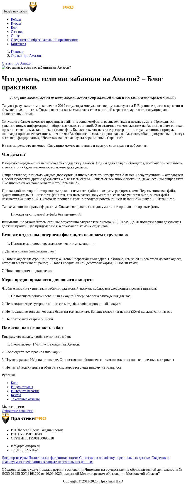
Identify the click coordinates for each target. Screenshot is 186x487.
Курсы (16, 23)
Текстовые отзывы (25, 399)
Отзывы (17, 32)
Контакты (18, 44)
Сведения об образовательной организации (44, 40)
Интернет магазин (25, 391)
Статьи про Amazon (17, 63)
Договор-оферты (15, 458)
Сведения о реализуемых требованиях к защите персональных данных (85, 460)
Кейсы (16, 19)
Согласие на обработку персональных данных (115, 458)
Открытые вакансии (17, 411)
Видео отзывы (22, 387)
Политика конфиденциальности (54, 458)
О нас (15, 36)
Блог (14, 27)
